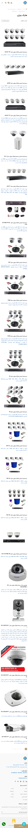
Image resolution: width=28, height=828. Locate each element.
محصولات (12, 791)
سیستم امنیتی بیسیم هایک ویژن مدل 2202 (15, 156)
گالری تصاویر (24, 796)
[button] (11, 3)
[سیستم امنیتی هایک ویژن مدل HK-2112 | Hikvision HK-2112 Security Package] (16, 499)
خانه (26, 788)
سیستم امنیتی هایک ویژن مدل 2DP (17, 262)
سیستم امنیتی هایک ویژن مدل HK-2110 (17, 478)
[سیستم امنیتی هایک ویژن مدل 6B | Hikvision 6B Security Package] (15, 397)
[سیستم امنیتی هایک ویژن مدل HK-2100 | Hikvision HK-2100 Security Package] (17, 431)
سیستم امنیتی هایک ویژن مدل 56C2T (17, 186)
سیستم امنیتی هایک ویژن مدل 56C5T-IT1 (16, 115)
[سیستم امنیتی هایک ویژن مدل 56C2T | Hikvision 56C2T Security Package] (16, 175)
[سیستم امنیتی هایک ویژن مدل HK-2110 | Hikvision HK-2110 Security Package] (14, 465)
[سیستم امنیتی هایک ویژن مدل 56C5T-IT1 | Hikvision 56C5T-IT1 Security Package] (15, 104)
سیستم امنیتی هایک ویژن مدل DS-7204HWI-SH (14, 554)
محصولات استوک (23, 794)
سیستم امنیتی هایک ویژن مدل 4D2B (17, 336)
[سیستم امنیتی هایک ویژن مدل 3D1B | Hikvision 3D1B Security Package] (15, 285)
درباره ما (12, 796)
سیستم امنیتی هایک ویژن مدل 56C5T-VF (16, 52)
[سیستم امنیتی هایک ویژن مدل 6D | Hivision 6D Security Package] (15, 361)
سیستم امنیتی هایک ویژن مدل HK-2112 (16, 515)
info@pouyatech (22, 778)
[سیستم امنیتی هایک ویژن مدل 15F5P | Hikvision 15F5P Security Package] (15, 70)
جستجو (20, 826)
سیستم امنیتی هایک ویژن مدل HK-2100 (16, 446)
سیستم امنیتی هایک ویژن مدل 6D (18, 376)
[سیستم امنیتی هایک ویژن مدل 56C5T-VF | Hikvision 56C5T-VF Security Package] (14, 38)
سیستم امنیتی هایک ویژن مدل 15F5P (17, 83)
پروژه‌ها (25, 791)
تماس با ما (25, 799)
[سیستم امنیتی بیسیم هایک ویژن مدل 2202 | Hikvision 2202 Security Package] (18, 140)
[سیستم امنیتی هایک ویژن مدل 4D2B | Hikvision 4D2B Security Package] (15, 321)
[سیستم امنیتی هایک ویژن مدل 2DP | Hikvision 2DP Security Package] (16, 247)
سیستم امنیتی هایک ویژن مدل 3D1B (17, 300)
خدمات (12, 788)
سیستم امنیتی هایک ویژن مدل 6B (18, 412)
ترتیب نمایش (6, 20)
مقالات (12, 794)
